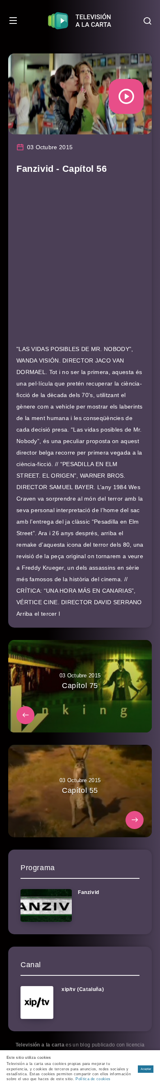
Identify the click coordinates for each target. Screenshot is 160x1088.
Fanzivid (88, 892)
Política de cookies (92, 1079)
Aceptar (146, 1068)
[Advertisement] (80, 263)
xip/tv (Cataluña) (83, 989)
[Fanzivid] (46, 905)
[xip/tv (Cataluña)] (37, 1002)
